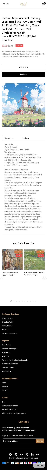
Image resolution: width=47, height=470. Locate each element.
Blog (3, 402)
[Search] (8, 4)
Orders (4, 390)
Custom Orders (8, 368)
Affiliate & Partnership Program (14, 413)
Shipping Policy (7, 322)
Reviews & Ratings (9, 409)
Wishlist (5, 387)
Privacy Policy (7, 318)
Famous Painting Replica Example (15, 360)
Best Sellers (6, 345)
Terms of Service (8, 333)
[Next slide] (44, 278)
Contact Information (10, 406)
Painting (5, 352)
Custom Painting (8, 349)
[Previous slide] (2, 278)
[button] (23, 125)
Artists (4, 356)
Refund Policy (7, 326)
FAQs (4, 330)
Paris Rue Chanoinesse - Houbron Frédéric (10, 273)
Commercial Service (10, 364)
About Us (5, 371)
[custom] (10, 454)
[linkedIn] (32, 454)
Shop (4, 383)
